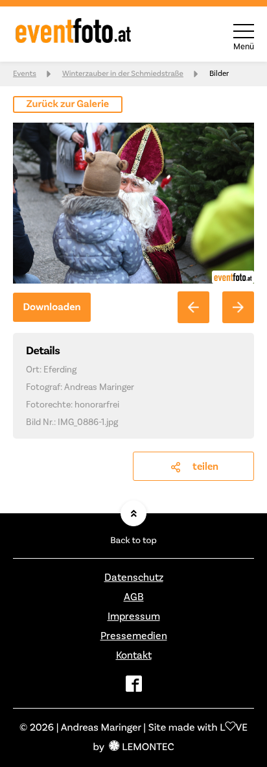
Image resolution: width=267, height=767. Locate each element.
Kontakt (134, 655)
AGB (134, 596)
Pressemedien (133, 635)
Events (24, 74)
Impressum (134, 616)
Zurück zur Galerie (68, 104)
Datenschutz (133, 577)
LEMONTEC (148, 747)
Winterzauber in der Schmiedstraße (122, 74)
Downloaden (51, 307)
